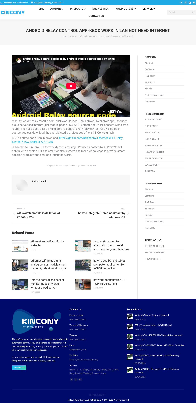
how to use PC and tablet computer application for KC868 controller (109, 264)
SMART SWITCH (152, 132)
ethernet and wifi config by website (47, 243)
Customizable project (154, 95)
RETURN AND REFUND (155, 246)
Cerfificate (149, 69)
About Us (149, 63)
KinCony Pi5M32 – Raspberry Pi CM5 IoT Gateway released (157, 357)
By (81, 166)
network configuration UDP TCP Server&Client (110, 281)
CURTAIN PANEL (152, 139)
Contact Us (150, 101)
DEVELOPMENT (152, 165)
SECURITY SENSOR (153, 158)
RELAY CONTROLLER (154, 152)
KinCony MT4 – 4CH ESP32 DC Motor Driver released (158, 335)
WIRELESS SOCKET (153, 145)
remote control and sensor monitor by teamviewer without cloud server (47, 283)
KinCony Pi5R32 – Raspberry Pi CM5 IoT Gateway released (157, 371)
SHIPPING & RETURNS (154, 252)
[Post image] (20, 246)
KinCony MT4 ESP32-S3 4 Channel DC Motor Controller (159, 345)
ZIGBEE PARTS (151, 126)
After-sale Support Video (64, 166)
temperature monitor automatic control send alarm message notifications (111, 245)
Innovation (149, 82)
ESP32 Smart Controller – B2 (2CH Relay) (153, 325)
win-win (148, 89)
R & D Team (150, 76)
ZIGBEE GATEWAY (153, 120)
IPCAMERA (150, 171)
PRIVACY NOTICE (152, 259)
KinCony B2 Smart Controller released (152, 315)
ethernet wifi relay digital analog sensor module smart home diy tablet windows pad (49, 264)
